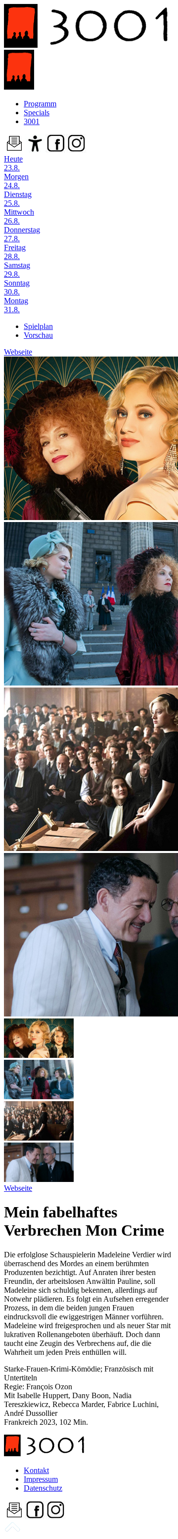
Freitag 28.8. (15, 252)
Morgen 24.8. (16, 181)
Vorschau (38, 335)
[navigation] (12, 1530)
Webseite (18, 352)
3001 (32, 121)
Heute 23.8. (13, 163)
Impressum (41, 1479)
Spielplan (38, 326)
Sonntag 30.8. (17, 287)
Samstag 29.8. (17, 269)
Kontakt (36, 1470)
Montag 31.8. (16, 305)
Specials (36, 112)
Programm (40, 103)
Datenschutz (43, 1488)
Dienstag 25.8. (18, 198)
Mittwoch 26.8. (19, 216)
